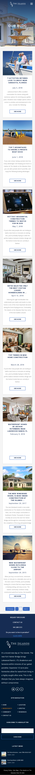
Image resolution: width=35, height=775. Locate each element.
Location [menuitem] (22, 705)
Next (25, 609)
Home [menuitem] (5, 705)
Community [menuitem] (7, 712)
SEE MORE (17, 111)
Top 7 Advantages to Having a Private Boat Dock (17, 150)
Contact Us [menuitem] (7, 715)
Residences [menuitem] (23, 712)
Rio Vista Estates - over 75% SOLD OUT (19, 752)
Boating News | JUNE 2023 (15, 760)
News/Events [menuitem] (7, 708)
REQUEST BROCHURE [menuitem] (17, 617)
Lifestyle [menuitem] (22, 708)
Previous (10, 609)
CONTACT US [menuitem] (17, 622)
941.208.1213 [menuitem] (17, 627)
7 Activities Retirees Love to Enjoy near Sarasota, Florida (17, 80)
